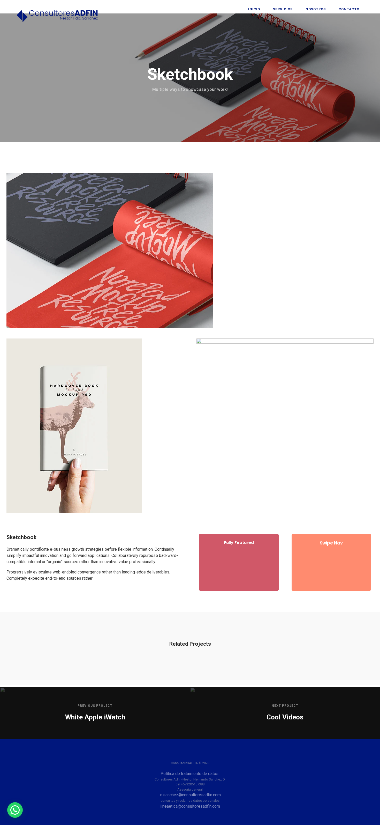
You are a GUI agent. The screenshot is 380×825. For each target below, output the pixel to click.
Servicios (283, 9)
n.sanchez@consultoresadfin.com (190, 794)
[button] (15, 810)
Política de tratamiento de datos (190, 773)
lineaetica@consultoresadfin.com (190, 806)
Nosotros (316, 9)
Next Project (285, 706)
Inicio (254, 9)
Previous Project (95, 706)
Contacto (349, 9)
